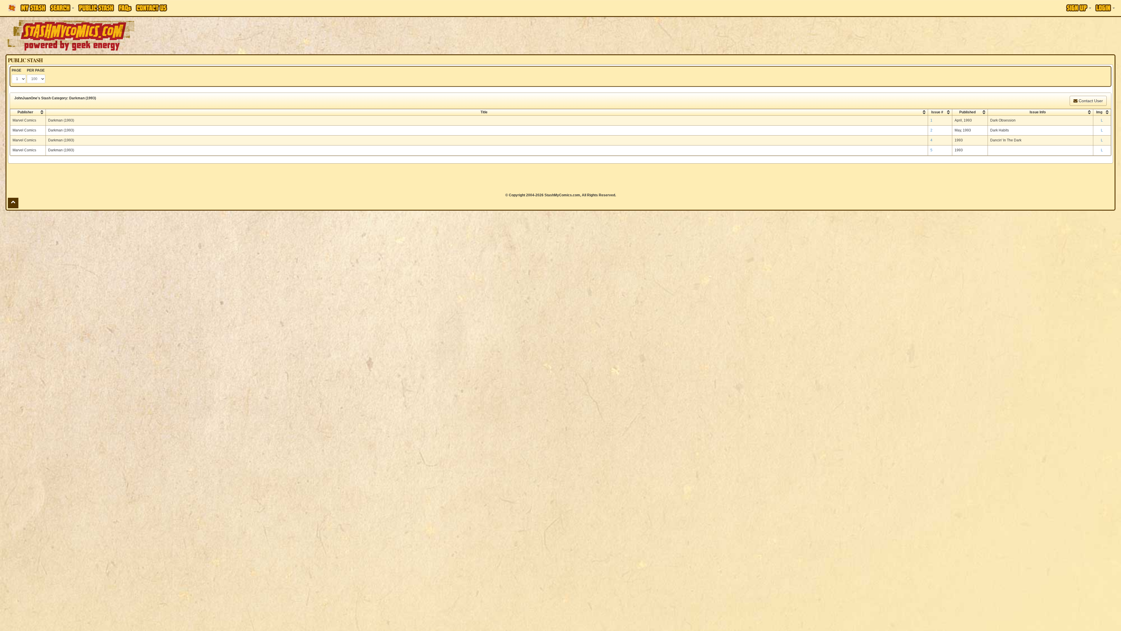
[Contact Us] (151, 8)
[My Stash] (33, 8)
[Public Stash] (96, 8)
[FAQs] (125, 8)
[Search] (62, 8)
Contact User (1090, 100)
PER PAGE (36, 70)
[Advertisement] (791, 35)
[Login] (1105, 8)
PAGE (16, 70)
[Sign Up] (1078, 8)
